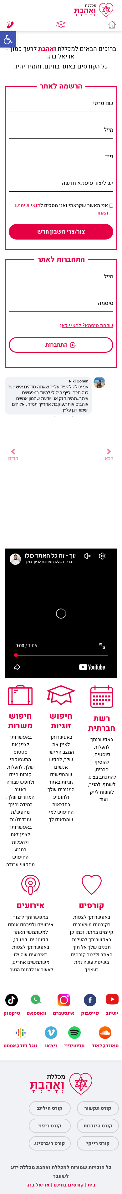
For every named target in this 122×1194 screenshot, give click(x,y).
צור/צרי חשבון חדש (61, 232)
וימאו (51, 1046)
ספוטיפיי (74, 1046)
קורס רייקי (98, 1143)
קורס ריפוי (49, 1126)
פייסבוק (90, 1013)
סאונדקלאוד (105, 1046)
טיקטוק (11, 1013)
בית (91, 1185)
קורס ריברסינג (49, 1143)
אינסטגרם (63, 1013)
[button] (8, 39)
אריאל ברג (38, 1185)
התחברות (57, 345)
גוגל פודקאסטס (20, 1046)
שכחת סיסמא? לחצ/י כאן (86, 325)
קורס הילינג (50, 1108)
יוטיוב (112, 1013)
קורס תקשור (97, 1108)
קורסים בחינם (68, 1185)
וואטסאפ (36, 1013)
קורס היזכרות (98, 1126)
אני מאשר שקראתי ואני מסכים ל (61, 209)
